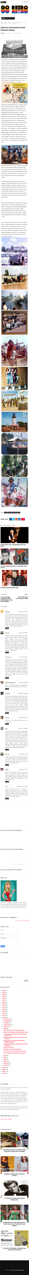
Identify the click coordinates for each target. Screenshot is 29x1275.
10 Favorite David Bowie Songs (9, 587)
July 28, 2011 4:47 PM (23, 717)
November (7, 1021)
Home (2, 22)
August (6, 1026)
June (5, 1055)
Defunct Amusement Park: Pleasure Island (15, 1032)
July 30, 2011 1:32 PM (23, 769)
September (7, 1025)
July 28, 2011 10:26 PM (23, 728)
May (5, 1057)
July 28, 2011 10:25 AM (23, 693)
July (5, 1028)
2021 (3, 1000)
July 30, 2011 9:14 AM (23, 754)
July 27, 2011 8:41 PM (23, 657)
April (5, 1059)
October (6, 1023)
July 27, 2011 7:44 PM (23, 611)
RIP (20, 22)
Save (24, 518)
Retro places (15, 22)
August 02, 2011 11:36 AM (22, 786)
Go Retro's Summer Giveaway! (12, 1049)
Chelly (6, 769)
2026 (3, 990)
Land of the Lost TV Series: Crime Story (14, 1051)
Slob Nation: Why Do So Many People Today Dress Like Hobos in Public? (14, 1150)
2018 (3, 1004)
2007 (3, 1073)
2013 (3, 1013)
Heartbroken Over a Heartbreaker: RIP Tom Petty (13, 545)
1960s (9, 22)
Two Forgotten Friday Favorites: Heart (14, 1053)
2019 (3, 1002)
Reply (7, 628)
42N (6, 728)
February (6, 1063)
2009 (3, 1069)
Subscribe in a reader (6, 1119)
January (6, 1065)
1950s (6, 22)
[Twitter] (24, 2)
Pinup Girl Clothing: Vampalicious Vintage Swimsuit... (15, 1044)
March (6, 1061)
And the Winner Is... (9, 1047)
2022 (3, 998)
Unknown (7, 611)
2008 (3, 1071)
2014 (3, 1011)
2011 (3, 1017)
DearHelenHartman (10, 682)
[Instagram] (27, 2)
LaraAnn (7, 693)
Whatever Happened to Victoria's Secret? (14, 1174)
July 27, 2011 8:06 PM (23, 632)
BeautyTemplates (19, 1270)
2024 (3, 994)
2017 (3, 1006)
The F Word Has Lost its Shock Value (13, 1030)
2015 (3, 1009)
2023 (3, 996)
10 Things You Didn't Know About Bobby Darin (14, 1199)
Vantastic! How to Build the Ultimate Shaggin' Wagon (14, 1041)
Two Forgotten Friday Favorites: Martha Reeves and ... (15, 1034)
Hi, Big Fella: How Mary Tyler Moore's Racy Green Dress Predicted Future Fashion (14, 1224)
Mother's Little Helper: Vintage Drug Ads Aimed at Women (14, 1249)
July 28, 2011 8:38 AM (23, 682)
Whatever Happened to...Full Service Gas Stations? (15, 1038)
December (7, 1019)
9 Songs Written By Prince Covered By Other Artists (14, 566)
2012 (3, 1015)
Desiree (7, 717)
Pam (6, 633)
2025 (3, 992)
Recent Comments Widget (23, 920)
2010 (3, 1067)
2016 (3, 1008)
